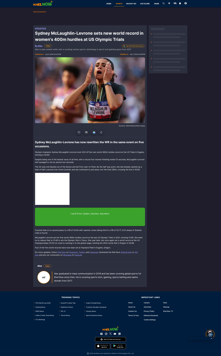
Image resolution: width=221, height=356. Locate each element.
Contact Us (132, 311)
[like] (79, 132)
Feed (165, 303)
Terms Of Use (133, 315)
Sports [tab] (119, 4)
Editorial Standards (151, 315)
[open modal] (210, 334)
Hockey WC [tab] (131, 4)
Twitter (82, 252)
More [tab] (156, 4)
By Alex (38, 46)
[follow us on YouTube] (114, 333)
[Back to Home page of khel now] (43, 4)
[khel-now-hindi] (175, 3)
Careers (147, 303)
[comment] (86, 132)
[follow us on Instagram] (106, 333)
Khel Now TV (168, 311)
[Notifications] (180, 3)
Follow (48, 46)
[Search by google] (163, 3)
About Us (131, 307)
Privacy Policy (149, 311)
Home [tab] (108, 4)
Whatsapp (67, 255)
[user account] (185, 3)
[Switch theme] (169, 3)
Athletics (40, 28)
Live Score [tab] (145, 4)
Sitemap (166, 307)
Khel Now (61, 252)
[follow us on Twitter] (110, 333)
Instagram (94, 252)
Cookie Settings (150, 320)
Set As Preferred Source (135, 46)
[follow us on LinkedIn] (119, 333)
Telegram (78, 255)
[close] (211, 338)
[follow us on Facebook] (101, 333)
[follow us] (93, 132)
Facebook (73, 252)
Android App (126, 252)
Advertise (147, 307)
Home (130, 303)
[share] (101, 132)
